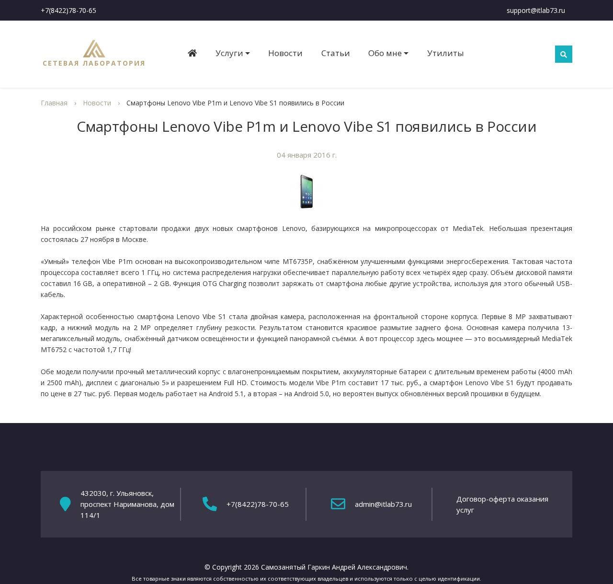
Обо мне (385, 52)
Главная (54, 102)
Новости (285, 52)
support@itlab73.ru (536, 10)
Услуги (229, 52)
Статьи (335, 52)
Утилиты (445, 52)
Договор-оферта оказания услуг (502, 504)
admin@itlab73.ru (383, 504)
